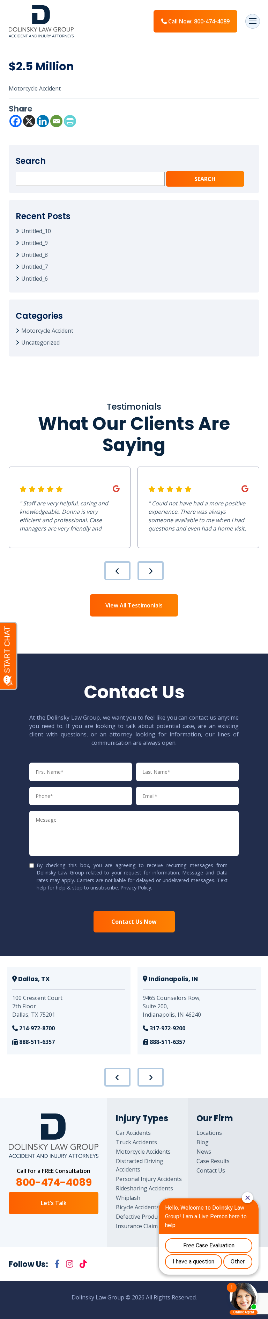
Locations (209, 1133)
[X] (29, 121)
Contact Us (210, 1170)
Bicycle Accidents (137, 1207)
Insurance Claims (138, 1226)
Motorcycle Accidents (143, 1151)
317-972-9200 (166, 1028)
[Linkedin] (43, 121)
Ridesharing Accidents (144, 1188)
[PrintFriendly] (70, 121)
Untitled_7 (34, 267)
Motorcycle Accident (47, 330)
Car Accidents (133, 1133)
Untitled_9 (34, 243)
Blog (202, 1142)
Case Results (213, 1161)
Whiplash (128, 1198)
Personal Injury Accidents (149, 1179)
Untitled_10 (36, 231)
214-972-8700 (36, 1028)
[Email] (56, 121)
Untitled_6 (34, 278)
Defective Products (140, 1216)
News (203, 1151)
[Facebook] (15, 121)
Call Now (198, 21)
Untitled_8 (34, 255)
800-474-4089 (54, 1182)
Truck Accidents (136, 1142)
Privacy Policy (135, 887)
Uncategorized (40, 342)
